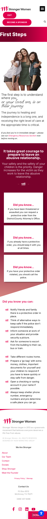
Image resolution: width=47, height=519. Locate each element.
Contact (5, 461)
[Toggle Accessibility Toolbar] (41, 513)
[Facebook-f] (14, 509)
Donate (5, 465)
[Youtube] (33, 509)
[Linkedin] (27, 509)
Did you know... (23, 267)
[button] (42, 8)
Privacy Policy (19, 478)
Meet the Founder (10, 473)
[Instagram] (20, 509)
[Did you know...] (23, 260)
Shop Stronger (9, 469)
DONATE (38, 515)
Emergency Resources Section (22, 135)
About (5, 453)
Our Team (6, 457)
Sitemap (29, 478)
